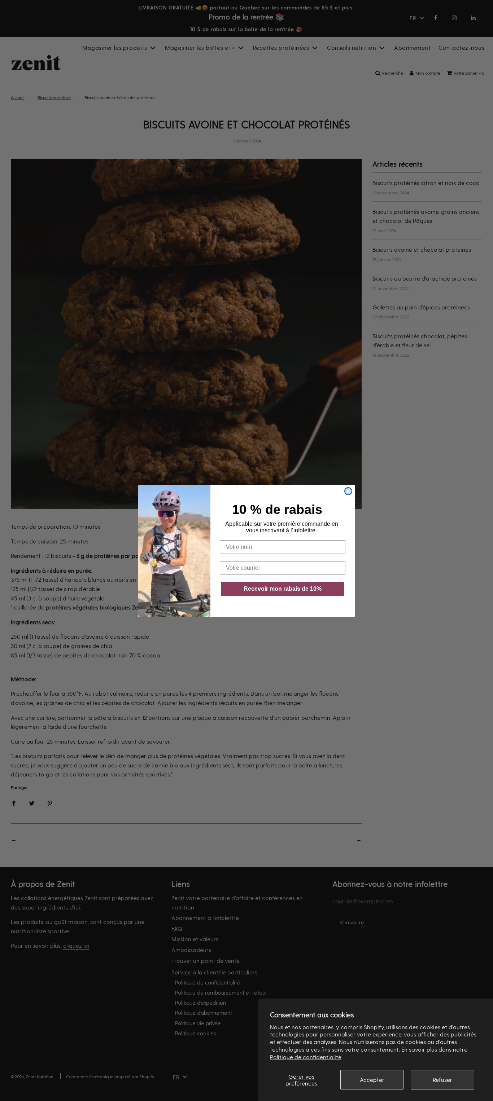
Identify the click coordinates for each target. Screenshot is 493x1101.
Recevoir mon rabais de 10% (283, 589)
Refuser (442, 1079)
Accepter (372, 1079)
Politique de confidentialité (305, 1056)
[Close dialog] (348, 491)
